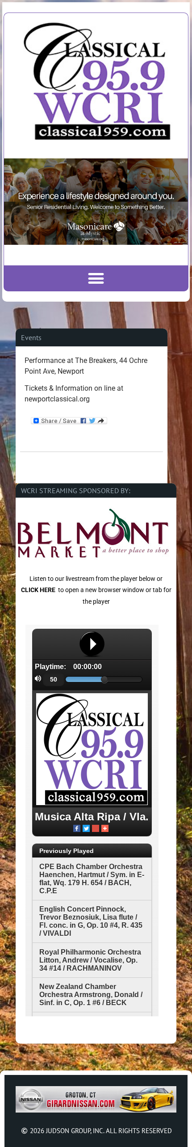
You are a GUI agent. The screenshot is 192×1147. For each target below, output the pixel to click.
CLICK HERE (38, 589)
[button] (96, 278)
